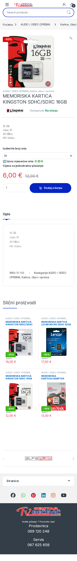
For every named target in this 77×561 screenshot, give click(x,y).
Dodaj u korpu (53, 187)
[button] (70, 38)
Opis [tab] (6, 214)
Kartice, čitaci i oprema (42, 91)
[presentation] (73, 458)
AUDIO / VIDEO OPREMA (35, 24)
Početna (8, 24)
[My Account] (64, 4)
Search (68, 12)
